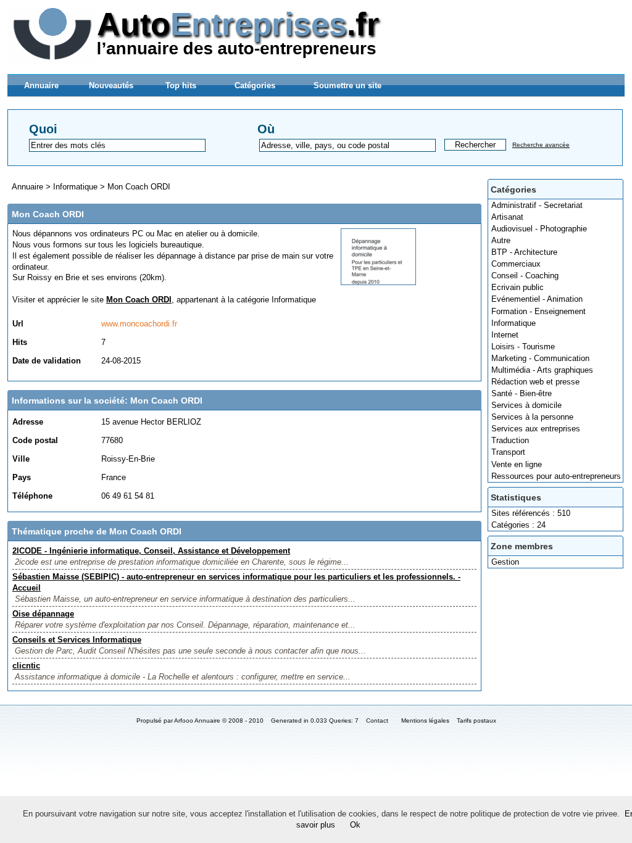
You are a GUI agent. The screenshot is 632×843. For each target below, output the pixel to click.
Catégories (255, 85)
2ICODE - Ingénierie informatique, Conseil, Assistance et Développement (151, 550)
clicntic (26, 665)
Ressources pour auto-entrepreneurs (556, 476)
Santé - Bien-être (521, 393)
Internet (504, 334)
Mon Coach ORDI (138, 186)
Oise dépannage (43, 613)
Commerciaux (516, 263)
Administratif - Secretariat (537, 205)
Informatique (513, 323)
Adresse (27, 421)
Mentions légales (425, 720)
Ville (21, 458)
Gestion (505, 562)
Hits (19, 342)
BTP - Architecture (524, 252)
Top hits (180, 85)
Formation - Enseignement (538, 311)
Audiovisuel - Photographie (539, 228)
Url (17, 323)
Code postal (35, 440)
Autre (500, 240)
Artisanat (507, 217)
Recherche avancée (541, 144)
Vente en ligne (516, 464)
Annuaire (41, 85)
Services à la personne (532, 417)
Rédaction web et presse (535, 381)
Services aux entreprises (535, 428)
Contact (377, 720)
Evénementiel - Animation (537, 299)
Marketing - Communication (540, 358)
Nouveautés (111, 85)
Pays (21, 477)
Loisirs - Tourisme (523, 346)
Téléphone (32, 495)
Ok (355, 824)
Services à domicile (526, 405)
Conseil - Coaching (525, 275)
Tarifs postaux (476, 720)
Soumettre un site (347, 85)
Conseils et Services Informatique (76, 639)
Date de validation (46, 360)
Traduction (510, 440)
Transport (508, 452)
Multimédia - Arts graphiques (542, 370)
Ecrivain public (517, 287)
